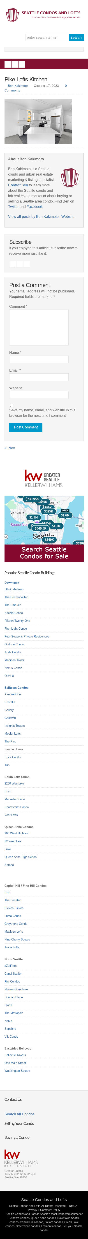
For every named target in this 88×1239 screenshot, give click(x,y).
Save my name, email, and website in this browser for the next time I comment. (42, 412)
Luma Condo (13, 916)
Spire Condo (13, 757)
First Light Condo (16, 628)
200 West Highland (17, 833)
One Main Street (15, 1063)
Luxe (8, 849)
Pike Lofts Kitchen (26, 79)
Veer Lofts (11, 815)
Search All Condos (20, 1114)
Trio (7, 765)
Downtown (12, 582)
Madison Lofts (14, 931)
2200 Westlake (14, 783)
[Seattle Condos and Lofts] (44, 20)
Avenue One (13, 694)
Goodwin (10, 718)
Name (15, 352)
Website (67, 216)
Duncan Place (14, 997)
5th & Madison (14, 589)
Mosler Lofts (13, 733)
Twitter (22, 64)
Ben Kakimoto (18, 85)
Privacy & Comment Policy (44, 1210)
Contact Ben (18, 185)
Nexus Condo (13, 668)
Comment (18, 306)
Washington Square (17, 1070)
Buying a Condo (17, 1138)
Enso (8, 791)
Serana (9, 865)
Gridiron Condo (14, 644)
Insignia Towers (15, 725)
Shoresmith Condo (17, 807)
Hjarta (8, 1005)
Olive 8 (9, 675)
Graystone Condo (16, 923)
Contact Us (13, 1100)
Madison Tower (14, 660)
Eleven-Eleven (14, 908)
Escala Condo (14, 613)
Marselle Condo (15, 799)
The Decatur (13, 900)
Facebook (8, 64)
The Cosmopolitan (16, 597)
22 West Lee (13, 841)
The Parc (10, 741)
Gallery (9, 710)
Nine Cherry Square (17, 939)
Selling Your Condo (19, 1124)
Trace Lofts (12, 947)
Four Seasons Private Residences (27, 636)
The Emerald (13, 605)
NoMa (8, 1021)
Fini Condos (12, 981)
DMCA (73, 1206)
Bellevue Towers (15, 1055)
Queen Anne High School (21, 857)
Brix (7, 892)
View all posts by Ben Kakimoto (33, 216)
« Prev (10, 448)
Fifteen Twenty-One (17, 620)
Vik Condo (11, 1036)
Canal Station (13, 973)
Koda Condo (13, 652)
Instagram (15, 64)
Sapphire (10, 1028)
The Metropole (14, 1013)
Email (15, 370)
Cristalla (10, 702)
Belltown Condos (16, 687)
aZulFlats (11, 965)
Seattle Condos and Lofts (44, 1199)
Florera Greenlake (16, 989)
